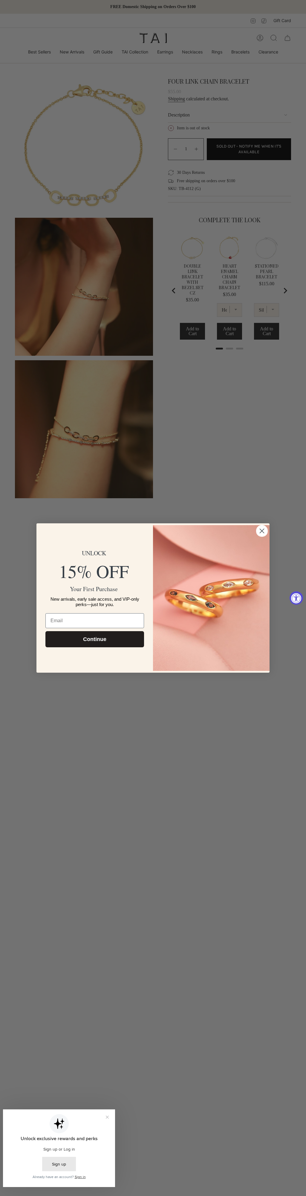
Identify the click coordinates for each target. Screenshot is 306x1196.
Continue (94, 639)
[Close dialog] (262, 531)
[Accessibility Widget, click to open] (296, 598)
